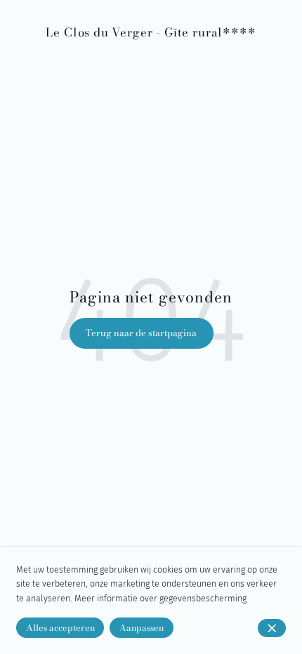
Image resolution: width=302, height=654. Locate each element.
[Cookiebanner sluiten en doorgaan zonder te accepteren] (272, 628)
